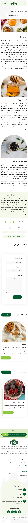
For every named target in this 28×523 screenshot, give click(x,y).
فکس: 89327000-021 (17, 497)
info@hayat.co (19, 490)
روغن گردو (10, 228)
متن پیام (20, 275)
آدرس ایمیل (19, 267)
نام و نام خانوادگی (18, 259)
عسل (5, 232)
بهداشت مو (22, 11)
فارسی (5, 3)
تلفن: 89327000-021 (18, 494)
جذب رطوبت (13, 232)
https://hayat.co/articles (15, 236)
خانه (26, 11)
